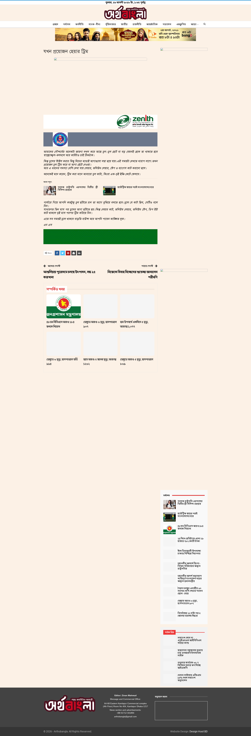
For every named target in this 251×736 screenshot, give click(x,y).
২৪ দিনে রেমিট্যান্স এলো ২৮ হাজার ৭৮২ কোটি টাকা (191, 540)
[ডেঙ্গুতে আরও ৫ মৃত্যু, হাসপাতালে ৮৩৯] (137, 344)
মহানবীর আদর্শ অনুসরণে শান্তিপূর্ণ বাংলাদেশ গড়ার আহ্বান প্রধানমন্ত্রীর (190, 578)
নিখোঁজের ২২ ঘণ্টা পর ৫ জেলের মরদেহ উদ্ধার (189, 615)
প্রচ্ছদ (55, 24)
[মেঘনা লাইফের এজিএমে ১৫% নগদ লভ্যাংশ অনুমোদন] (169, 678)
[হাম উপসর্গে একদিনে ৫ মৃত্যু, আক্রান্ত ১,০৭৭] (137, 306)
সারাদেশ (167, 24)
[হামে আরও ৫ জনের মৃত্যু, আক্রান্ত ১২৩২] (100, 344)
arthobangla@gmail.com (125, 716)
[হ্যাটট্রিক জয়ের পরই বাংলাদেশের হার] (109, 190)
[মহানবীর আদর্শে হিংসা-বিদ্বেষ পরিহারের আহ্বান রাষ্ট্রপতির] (169, 567)
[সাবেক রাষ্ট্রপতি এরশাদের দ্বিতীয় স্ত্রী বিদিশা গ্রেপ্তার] (49, 190)
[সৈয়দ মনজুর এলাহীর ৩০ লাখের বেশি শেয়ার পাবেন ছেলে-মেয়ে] (169, 591)
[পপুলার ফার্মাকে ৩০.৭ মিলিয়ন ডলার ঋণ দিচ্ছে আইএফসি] (169, 666)
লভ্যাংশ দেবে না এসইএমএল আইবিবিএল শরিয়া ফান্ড (189, 640)
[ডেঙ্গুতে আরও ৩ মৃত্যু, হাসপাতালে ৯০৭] (100, 306)
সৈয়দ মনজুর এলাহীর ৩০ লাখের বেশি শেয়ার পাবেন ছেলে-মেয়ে (190, 591)
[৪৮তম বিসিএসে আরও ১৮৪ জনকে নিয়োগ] (63, 306)
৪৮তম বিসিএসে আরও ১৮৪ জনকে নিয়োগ (190, 527)
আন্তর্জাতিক (152, 24)
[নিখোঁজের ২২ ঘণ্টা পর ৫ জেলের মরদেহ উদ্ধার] (169, 616)
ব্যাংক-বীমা (94, 24)
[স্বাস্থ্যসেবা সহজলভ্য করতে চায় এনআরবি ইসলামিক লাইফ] (169, 653)
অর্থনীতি (79, 24)
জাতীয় (124, 24)
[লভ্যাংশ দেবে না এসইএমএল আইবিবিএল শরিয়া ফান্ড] (169, 641)
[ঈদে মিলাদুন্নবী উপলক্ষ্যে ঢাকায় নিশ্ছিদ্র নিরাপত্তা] (169, 554)
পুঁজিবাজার (110, 24)
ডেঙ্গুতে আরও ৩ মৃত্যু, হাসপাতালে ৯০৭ (188, 602)
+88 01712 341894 (125, 713)
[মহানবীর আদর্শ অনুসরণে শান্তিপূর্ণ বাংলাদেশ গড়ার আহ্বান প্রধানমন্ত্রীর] (169, 579)
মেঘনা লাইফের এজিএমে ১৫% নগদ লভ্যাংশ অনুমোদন (189, 677)
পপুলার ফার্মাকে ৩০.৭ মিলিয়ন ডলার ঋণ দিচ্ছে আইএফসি (189, 665)
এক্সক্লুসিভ (181, 24)
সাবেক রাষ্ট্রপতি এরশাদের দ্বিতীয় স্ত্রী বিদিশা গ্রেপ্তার (78, 189)
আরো (193, 24)
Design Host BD (199, 731)
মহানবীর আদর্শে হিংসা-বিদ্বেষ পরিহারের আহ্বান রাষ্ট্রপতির (189, 566)
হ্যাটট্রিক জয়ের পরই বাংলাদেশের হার (136, 187)
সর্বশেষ (66, 24)
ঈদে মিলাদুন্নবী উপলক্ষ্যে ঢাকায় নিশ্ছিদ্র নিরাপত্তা (189, 552)
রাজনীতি (137, 24)
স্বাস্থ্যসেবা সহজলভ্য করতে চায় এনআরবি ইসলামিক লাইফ (190, 653)
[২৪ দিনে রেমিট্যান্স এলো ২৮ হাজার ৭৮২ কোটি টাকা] (169, 542)
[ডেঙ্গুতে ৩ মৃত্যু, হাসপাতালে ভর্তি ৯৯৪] (63, 344)
